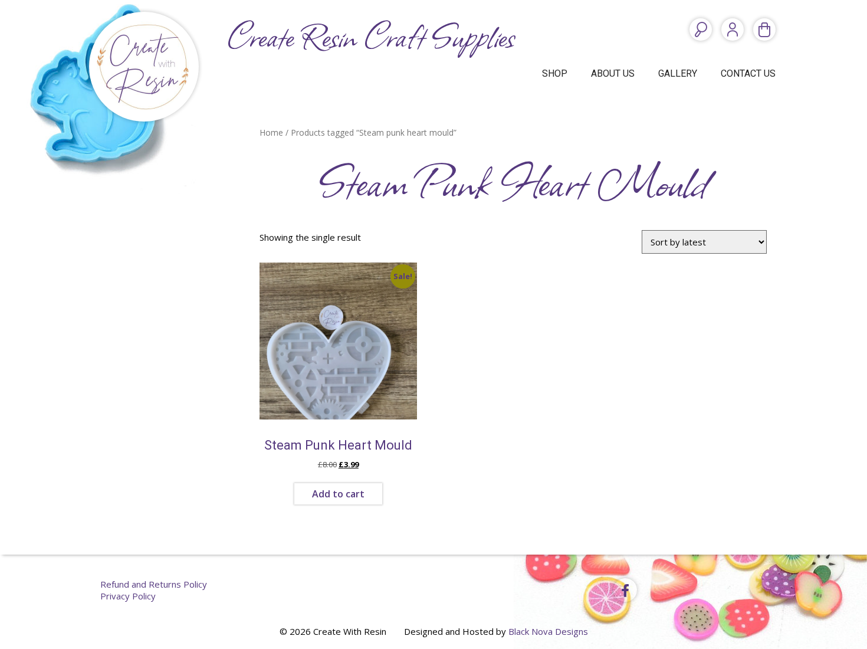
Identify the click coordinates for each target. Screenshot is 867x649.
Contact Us (748, 73)
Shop (554, 73)
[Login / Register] (732, 29)
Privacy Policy (128, 596)
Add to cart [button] (338, 493)
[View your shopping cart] (764, 29)
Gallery (677, 73)
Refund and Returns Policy (153, 584)
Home (271, 132)
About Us (613, 73)
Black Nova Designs (548, 631)
